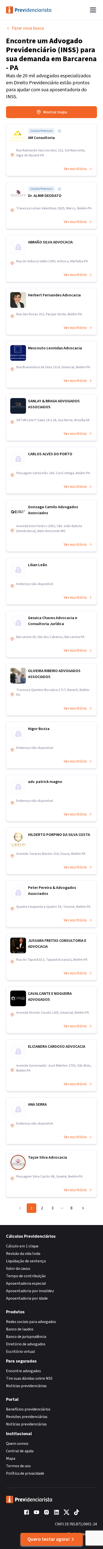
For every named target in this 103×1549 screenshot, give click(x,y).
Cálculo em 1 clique (22, 1246)
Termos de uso (18, 1466)
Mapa (10, 1458)
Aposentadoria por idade (27, 1298)
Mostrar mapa (55, 112)
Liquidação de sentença (26, 1261)
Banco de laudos (20, 1329)
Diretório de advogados (26, 1344)
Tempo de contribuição (26, 1276)
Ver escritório (75, 169)
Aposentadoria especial (26, 1283)
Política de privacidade (25, 1473)
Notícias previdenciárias (26, 1386)
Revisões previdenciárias (27, 1416)
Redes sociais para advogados (31, 1322)
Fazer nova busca (28, 28)
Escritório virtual (20, 1351)
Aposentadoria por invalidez (30, 1291)
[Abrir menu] (93, 10)
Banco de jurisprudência (26, 1336)
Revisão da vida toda (23, 1253)
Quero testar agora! (49, 1539)
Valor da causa (18, 1268)
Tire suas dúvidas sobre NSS (29, 1378)
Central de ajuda (20, 1451)
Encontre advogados (23, 1371)
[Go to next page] (81, 1208)
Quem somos (17, 1443)
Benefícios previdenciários (28, 1409)
